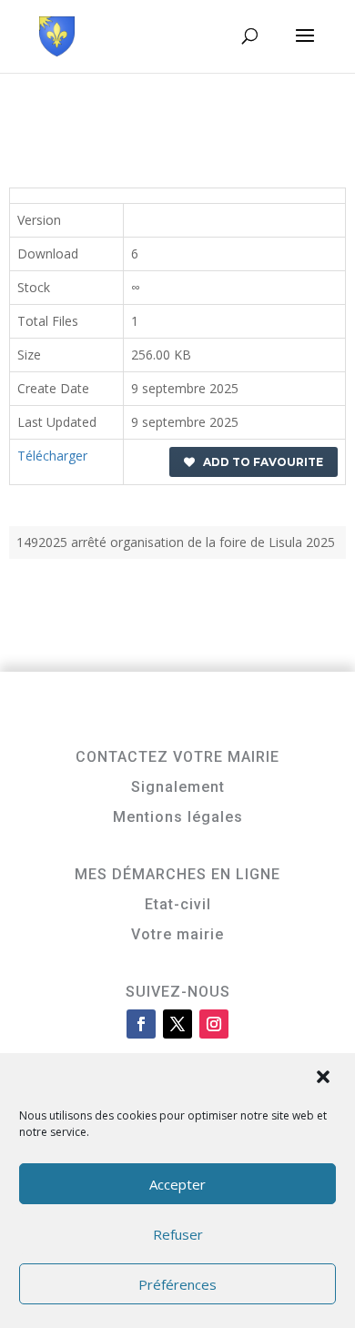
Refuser (178, 1234)
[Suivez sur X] (177, 1024)
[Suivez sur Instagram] (213, 1024)
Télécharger (52, 455)
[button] (325, 1079)
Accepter (177, 1184)
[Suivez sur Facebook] (141, 1024)
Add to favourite (259, 462)
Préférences (177, 1284)
